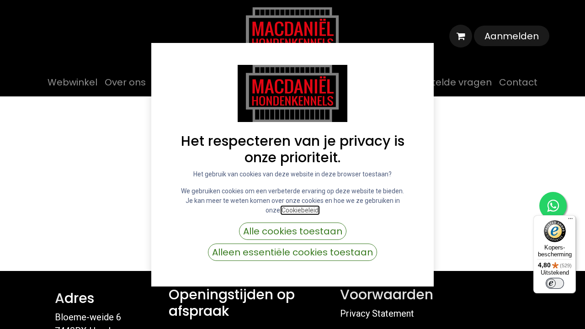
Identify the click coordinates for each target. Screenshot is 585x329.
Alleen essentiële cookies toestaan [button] (292, 252)
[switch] (555, 283)
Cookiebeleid (300, 210)
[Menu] (570, 220)
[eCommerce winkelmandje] (460, 36)
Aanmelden (511, 36)
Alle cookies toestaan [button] (292, 231)
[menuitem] (72, 82)
